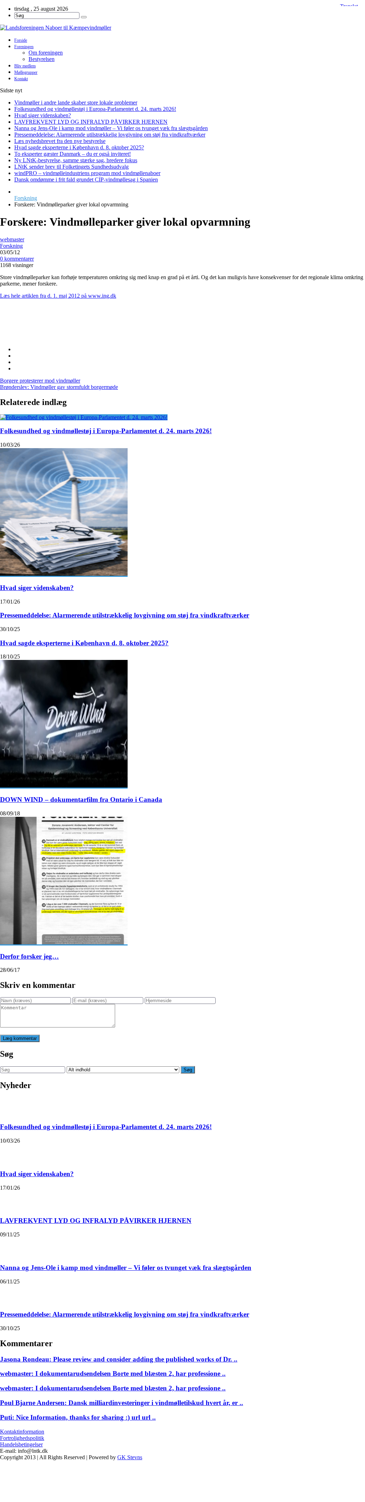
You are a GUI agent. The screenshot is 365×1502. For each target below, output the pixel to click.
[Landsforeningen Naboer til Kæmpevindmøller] (182, 28)
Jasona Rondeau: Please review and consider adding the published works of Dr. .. (118, 1359)
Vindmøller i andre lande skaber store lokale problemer (75, 102)
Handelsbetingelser (21, 1444)
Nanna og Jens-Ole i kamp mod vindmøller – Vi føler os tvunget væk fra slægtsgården (111, 128)
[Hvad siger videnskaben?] (64, 574)
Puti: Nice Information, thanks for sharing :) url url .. (78, 1417)
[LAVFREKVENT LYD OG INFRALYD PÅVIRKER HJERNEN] (9, 1200)
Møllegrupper (25, 72)
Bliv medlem (25, 65)
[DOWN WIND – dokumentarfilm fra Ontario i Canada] (64, 786)
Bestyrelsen (42, 59)
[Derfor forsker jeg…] (64, 942)
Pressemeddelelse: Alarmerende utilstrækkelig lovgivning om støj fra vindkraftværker (109, 135)
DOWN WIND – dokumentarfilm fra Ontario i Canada (81, 799)
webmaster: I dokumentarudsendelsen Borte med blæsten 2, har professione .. (113, 1373)
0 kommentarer (17, 259)
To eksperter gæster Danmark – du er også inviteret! (72, 154)
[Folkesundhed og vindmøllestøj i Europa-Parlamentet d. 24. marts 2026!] (84, 417)
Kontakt (21, 78)
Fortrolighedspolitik (22, 1438)
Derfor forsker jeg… (29, 956)
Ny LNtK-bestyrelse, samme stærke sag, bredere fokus (75, 160)
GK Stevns (129, 1457)
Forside (20, 40)
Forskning (25, 198)
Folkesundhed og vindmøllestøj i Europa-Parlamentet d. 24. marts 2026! (95, 109)
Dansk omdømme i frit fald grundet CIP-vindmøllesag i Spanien (86, 179)
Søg (188, 1069)
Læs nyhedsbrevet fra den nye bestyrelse (60, 141)
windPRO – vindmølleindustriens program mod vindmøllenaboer (87, 173)
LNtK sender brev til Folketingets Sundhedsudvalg (71, 167)
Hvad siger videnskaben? (42, 115)
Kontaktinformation (22, 1432)
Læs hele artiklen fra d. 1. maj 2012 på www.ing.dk (58, 296)
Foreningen (24, 46)
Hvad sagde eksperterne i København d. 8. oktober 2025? (79, 147)
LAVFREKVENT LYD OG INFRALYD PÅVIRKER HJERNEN (91, 122)
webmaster (12, 239)
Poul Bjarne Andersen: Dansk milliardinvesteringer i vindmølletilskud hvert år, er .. (121, 1402)
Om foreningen (46, 53)
